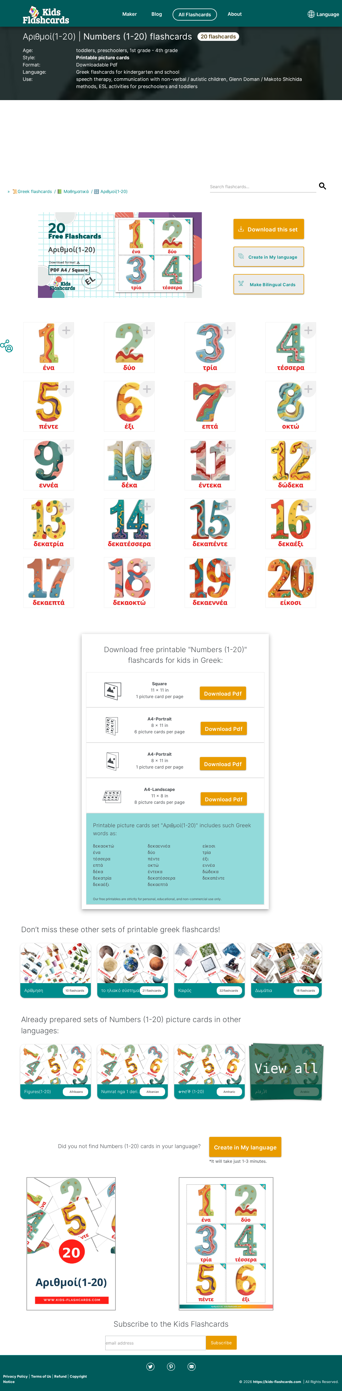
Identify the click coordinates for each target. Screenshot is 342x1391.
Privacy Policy (15, 1376)
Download (223, 694)
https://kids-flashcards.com (277, 1382)
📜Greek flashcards (32, 191)
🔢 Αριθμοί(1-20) (111, 191)
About (235, 14)
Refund (60, 1376)
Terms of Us (41, 1376)
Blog (156, 14)
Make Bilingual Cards (273, 284)
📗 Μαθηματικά (73, 191)
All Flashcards (194, 14)
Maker (129, 14)
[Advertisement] (171, 137)
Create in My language (272, 257)
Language (318, 14)
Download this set (273, 229)
